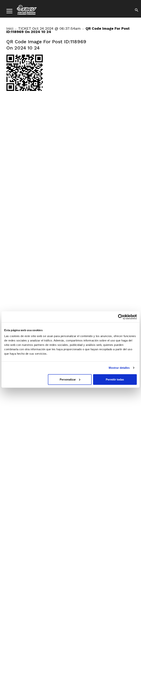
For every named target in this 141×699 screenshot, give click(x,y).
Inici (9, 28)
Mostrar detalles (119, 367)
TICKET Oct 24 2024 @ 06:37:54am (49, 28)
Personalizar (68, 379)
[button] (136, 10)
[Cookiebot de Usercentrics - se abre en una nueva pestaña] (121, 317)
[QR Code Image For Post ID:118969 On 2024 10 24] (24, 90)
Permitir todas (115, 379)
